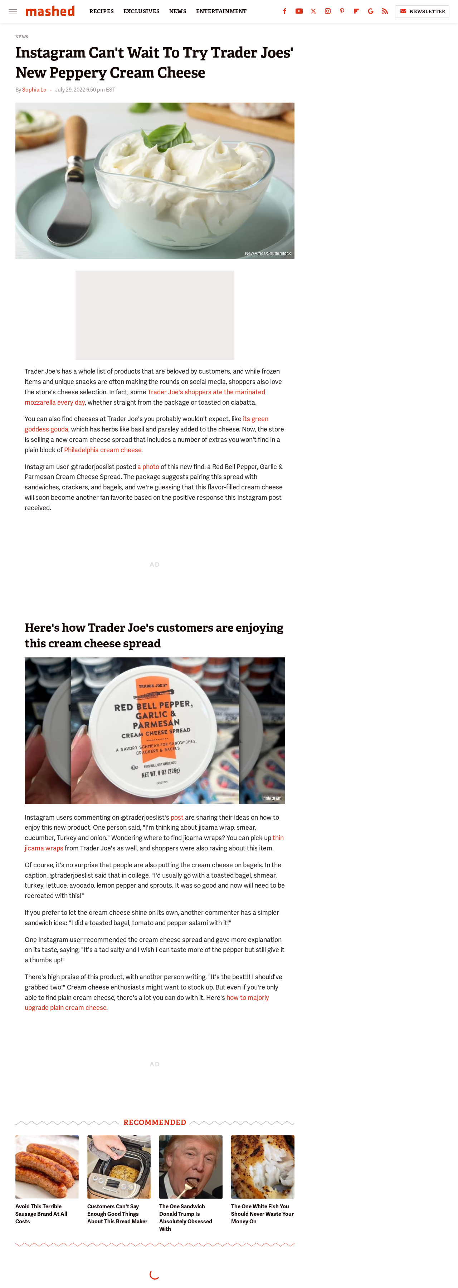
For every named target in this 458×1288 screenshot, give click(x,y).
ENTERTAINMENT (221, 11)
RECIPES (101, 11)
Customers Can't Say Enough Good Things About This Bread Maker (117, 1214)
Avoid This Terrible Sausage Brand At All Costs (41, 1214)
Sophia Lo (34, 89)
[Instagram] (327, 12)
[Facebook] (285, 12)
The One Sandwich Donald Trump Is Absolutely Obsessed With (185, 1218)
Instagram (272, 798)
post (177, 817)
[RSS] (385, 12)
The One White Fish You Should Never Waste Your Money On (262, 1214)
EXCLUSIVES (141, 11)
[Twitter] (313, 12)
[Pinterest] (342, 12)
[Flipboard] (356, 12)
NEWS (178, 11)
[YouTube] (299, 12)
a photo (148, 467)
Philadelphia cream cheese (102, 450)
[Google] (370, 12)
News (22, 37)
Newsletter (427, 12)
